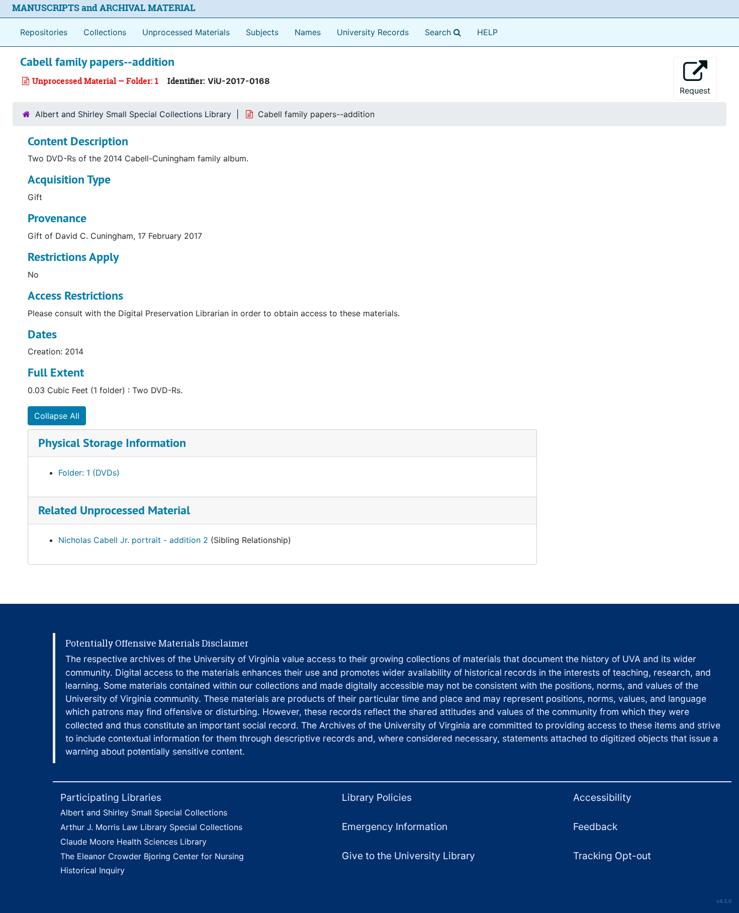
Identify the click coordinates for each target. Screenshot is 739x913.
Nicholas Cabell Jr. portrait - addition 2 (133, 540)
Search (445, 32)
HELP (487, 32)
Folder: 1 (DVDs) (89, 473)
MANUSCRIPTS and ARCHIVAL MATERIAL (104, 8)
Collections (104, 32)
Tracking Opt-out (612, 856)
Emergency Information (394, 826)
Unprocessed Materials (186, 32)
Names (308, 32)
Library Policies (377, 797)
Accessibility (602, 797)
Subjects (262, 32)
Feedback (595, 826)
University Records (373, 32)
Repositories (43, 32)
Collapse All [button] (56, 416)
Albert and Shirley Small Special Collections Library (133, 114)
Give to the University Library (408, 856)
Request (695, 90)
